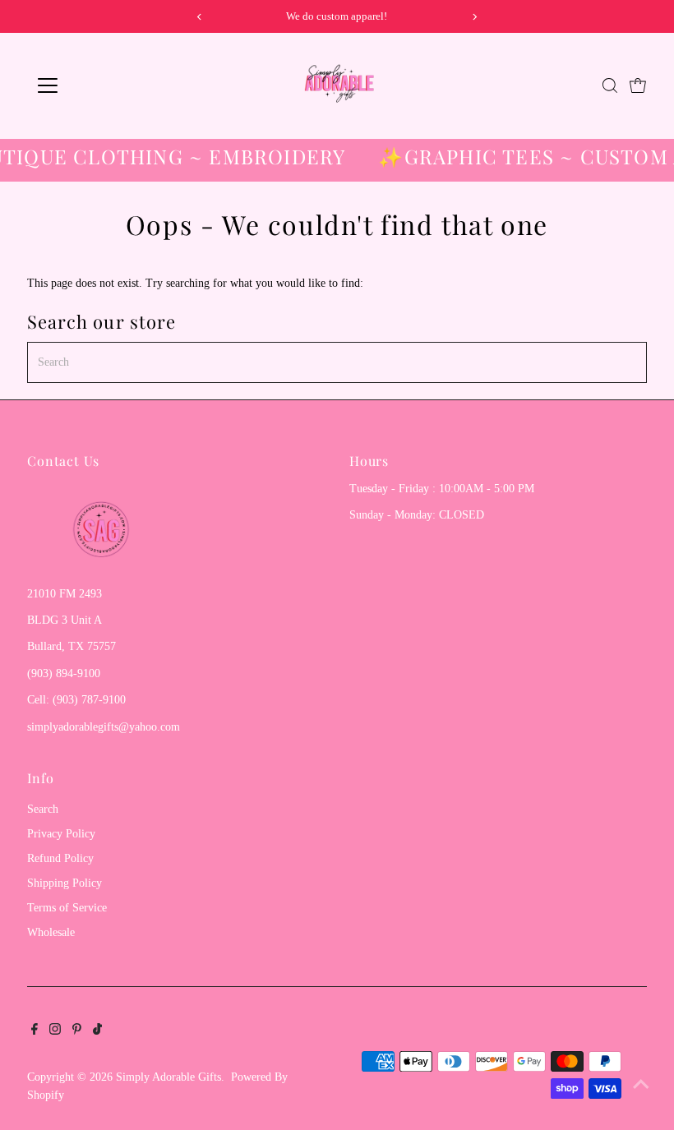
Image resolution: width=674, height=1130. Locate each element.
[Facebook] (34, 1031)
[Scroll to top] (641, 1084)
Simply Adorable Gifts (168, 1077)
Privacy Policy (61, 834)
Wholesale (51, 932)
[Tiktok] (97, 1031)
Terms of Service (67, 908)
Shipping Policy (64, 883)
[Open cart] (638, 85)
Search (42, 809)
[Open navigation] (100, 85)
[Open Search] (609, 85)
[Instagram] (55, 1031)
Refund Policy (60, 858)
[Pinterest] (76, 1031)
